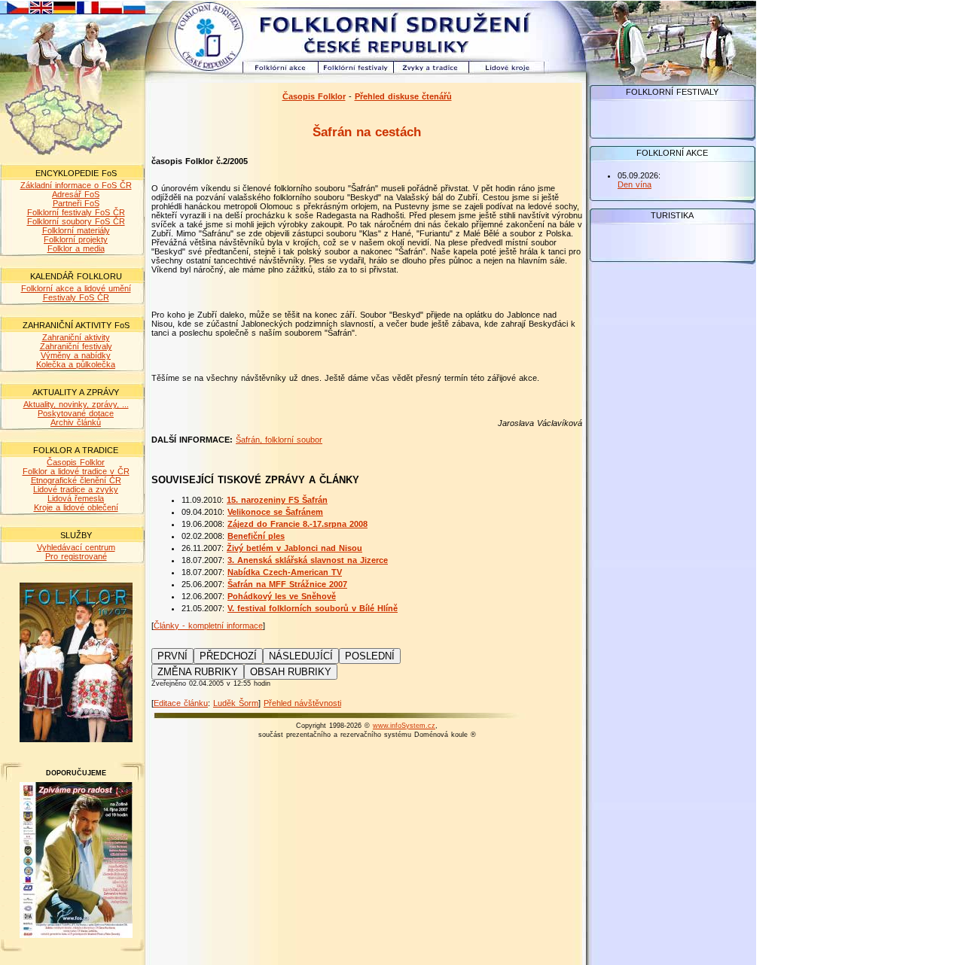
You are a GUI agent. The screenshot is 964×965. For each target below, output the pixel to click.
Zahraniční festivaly (76, 346)
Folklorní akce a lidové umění (76, 288)
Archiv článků (75, 422)
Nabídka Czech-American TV (284, 572)
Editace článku (181, 703)
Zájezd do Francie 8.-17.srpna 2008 (297, 523)
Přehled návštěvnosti (302, 703)
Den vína (634, 184)
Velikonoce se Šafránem (275, 511)
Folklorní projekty (76, 239)
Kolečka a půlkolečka (75, 364)
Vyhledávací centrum (76, 547)
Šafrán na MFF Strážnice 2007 (287, 584)
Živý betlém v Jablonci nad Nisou (294, 548)
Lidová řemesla (75, 498)
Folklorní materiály (76, 230)
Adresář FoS (75, 194)
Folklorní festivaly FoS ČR (76, 212)
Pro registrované (76, 556)
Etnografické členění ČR (76, 480)
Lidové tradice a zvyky (75, 489)
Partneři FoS (76, 203)
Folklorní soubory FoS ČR (76, 221)
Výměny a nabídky (76, 355)
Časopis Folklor (76, 462)
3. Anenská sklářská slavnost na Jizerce (307, 560)
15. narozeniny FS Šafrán (277, 499)
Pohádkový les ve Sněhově (281, 596)
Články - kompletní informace (208, 625)
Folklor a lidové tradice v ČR (76, 471)
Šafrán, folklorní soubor (279, 439)
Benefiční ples (256, 535)
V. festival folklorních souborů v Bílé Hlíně (312, 608)
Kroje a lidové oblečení (76, 507)
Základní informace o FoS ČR (76, 185)
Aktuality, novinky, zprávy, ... (76, 404)
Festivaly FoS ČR (76, 297)
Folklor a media (76, 248)
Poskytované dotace (76, 413)
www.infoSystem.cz (404, 725)
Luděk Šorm (235, 703)
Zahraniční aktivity (76, 337)
